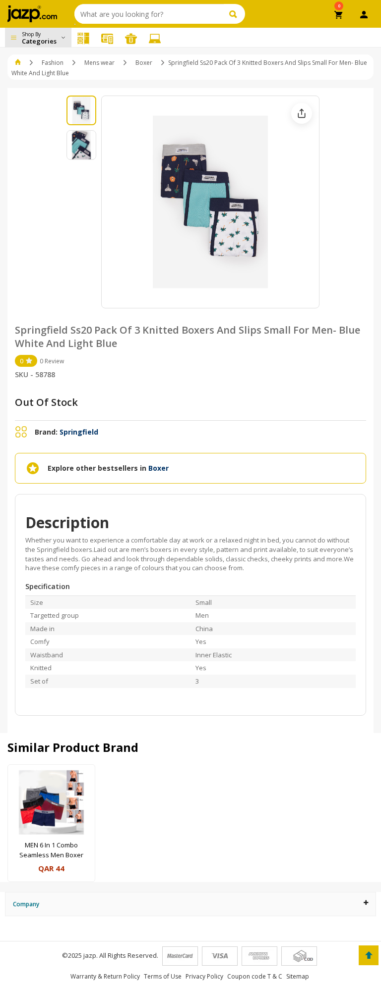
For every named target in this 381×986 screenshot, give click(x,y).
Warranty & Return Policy (105, 976)
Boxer (143, 62)
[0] (339, 15)
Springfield (79, 432)
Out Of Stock (46, 402)
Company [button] (26, 904)
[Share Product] (301, 113)
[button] (18, 62)
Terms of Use (163, 976)
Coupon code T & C (254, 976)
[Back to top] (369, 955)
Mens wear (99, 62)
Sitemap (297, 976)
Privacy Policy (204, 976)
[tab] (190, 904)
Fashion (53, 62)
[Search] (234, 14)
